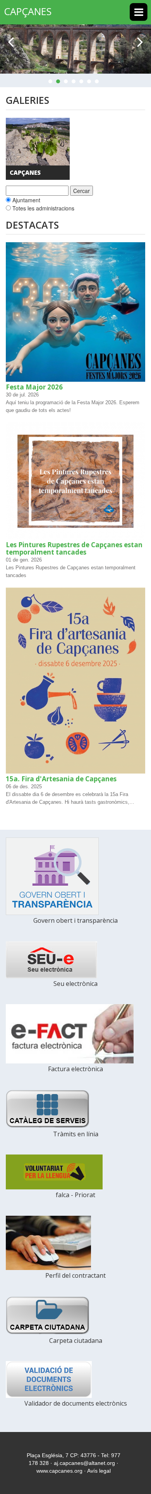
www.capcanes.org (59, 1471)
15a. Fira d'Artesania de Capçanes (61, 778)
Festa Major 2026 (34, 387)
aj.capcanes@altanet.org (84, 1463)
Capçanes (25, 172)
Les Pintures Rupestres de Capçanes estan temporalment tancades (74, 548)
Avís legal (99, 1471)
